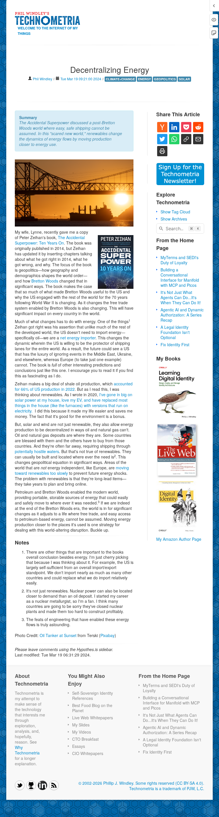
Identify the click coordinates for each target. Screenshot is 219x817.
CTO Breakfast (85, 739)
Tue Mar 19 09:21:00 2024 (80, 78)
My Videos (81, 732)
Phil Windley (43, 78)
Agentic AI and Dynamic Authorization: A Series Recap (182, 315)
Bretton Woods (44, 281)
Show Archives (174, 219)
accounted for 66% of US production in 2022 (74, 386)
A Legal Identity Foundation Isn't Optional (175, 332)
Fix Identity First (175, 344)
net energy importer (78, 338)
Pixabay (107, 635)
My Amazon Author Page (178, 539)
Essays (78, 746)
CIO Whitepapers (87, 753)
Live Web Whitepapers (92, 717)
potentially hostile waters (37, 451)
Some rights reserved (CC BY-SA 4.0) (169, 783)
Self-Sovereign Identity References (92, 695)
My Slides (81, 725)
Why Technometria (27, 750)
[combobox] (180, 228)
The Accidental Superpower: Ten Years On (50, 240)
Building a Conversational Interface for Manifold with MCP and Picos (180, 277)
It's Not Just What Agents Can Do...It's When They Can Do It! (181, 297)
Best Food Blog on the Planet (92, 707)
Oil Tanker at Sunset (58, 635)
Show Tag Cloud (175, 212)
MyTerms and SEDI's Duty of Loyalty (179, 260)
